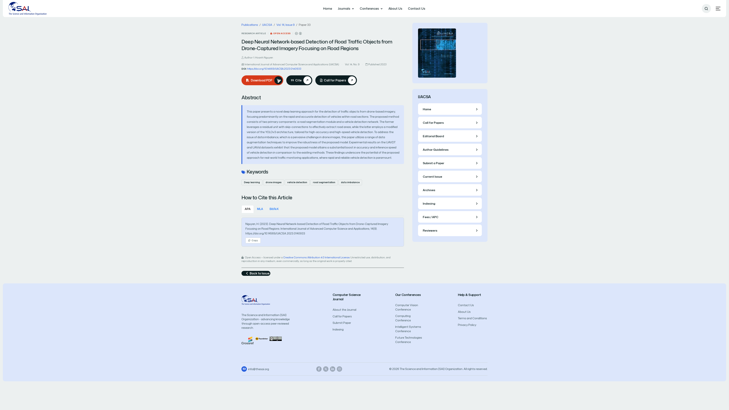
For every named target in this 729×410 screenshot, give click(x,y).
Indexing (338, 329)
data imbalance (350, 182)
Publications (249, 25)
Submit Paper (342, 323)
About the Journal (344, 310)
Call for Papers (342, 316)
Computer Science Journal (347, 297)
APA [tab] (248, 209)
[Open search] (706, 8)
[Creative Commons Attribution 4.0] (276, 339)
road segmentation (324, 182)
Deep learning (252, 182)
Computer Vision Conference (406, 307)
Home (327, 8)
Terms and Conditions (472, 318)
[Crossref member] (247, 340)
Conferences (369, 8)
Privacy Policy (467, 325)
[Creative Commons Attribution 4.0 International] (298, 33)
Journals (344, 8)
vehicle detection (297, 182)
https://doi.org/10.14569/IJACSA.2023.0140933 (274, 68)
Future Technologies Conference (408, 340)
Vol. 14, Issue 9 (285, 25)
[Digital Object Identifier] (262, 339)
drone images (274, 182)
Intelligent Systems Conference (408, 329)
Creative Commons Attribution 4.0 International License (316, 257)
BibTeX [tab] (274, 209)
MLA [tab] (260, 209)
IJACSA (267, 25)
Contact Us (416, 8)
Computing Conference (403, 318)
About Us (395, 8)
